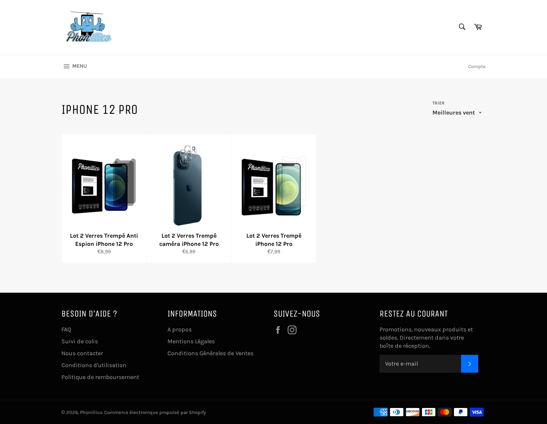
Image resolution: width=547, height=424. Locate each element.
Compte (477, 66)
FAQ (66, 329)
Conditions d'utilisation (94, 365)
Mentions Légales (191, 341)
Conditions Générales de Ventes (210, 353)
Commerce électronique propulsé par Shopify (155, 412)
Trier (438, 103)
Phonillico (91, 412)
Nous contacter (82, 353)
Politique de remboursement (100, 376)
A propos (179, 329)
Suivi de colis (79, 341)
